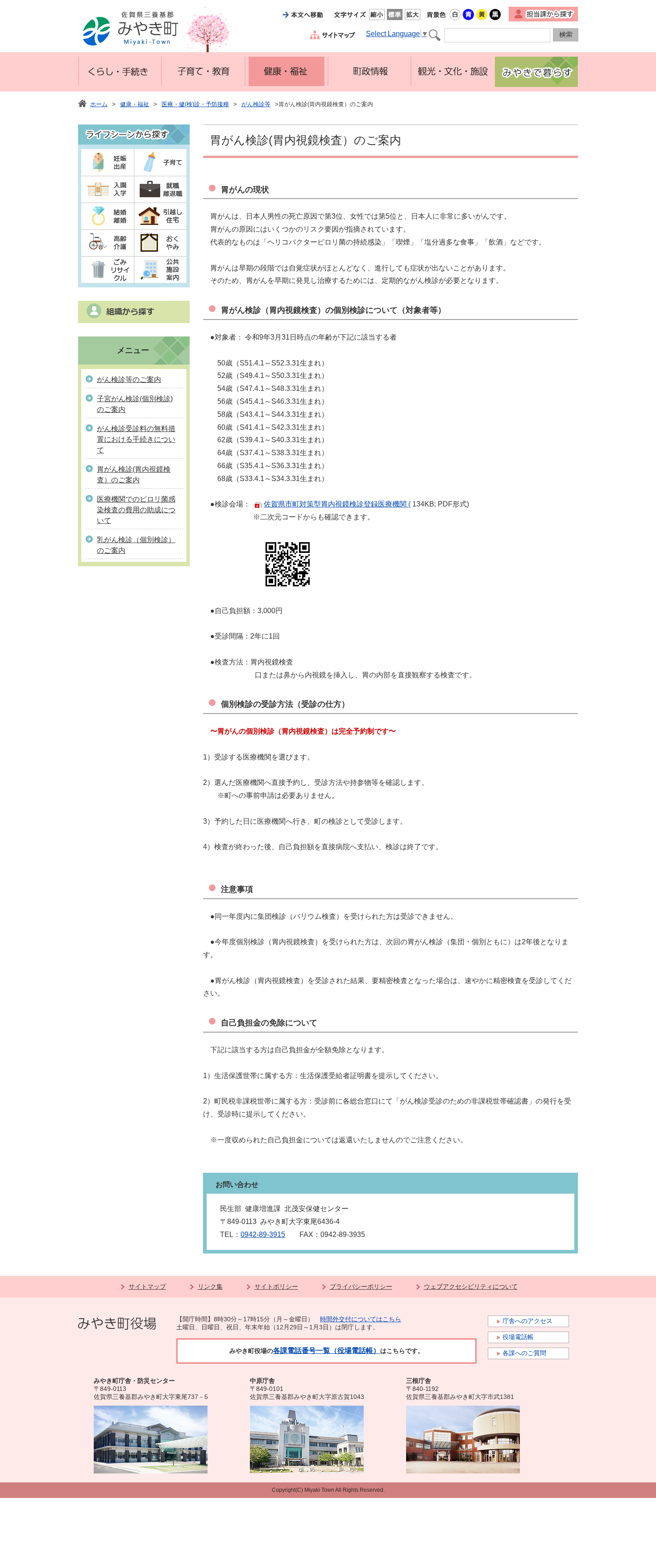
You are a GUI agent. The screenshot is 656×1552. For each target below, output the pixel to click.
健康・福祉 (134, 104)
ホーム (99, 104)
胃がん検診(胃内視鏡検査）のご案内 (133, 474)
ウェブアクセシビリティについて (471, 1286)
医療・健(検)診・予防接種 (195, 104)
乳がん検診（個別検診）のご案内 (136, 545)
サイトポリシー (276, 1286)
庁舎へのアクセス (527, 1320)
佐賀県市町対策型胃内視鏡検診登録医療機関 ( (337, 504)
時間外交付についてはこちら (360, 1319)
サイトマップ (147, 1286)
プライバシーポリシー (361, 1286)
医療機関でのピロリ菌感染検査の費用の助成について (136, 509)
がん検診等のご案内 (129, 379)
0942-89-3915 (263, 1234)
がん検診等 (255, 104)
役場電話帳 (518, 1336)
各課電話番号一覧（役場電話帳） (326, 1350)
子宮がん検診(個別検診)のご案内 (135, 404)
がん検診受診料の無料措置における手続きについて (136, 439)
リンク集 (210, 1286)
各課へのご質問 (524, 1353)
